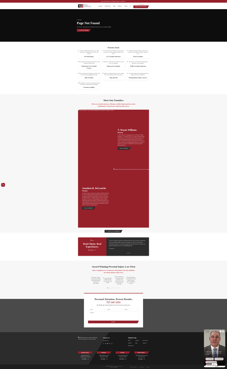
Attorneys (137, 340)
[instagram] (109, 343)
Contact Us (145, 343)
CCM (116, 367)
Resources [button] (120, 6)
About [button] (114, 6)
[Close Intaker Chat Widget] (223, 331)
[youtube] (107, 343)
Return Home (84, 30)
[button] (130, 6)
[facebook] (103, 343)
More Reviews (91, 250)
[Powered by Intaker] (217, 366)
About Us (130, 343)
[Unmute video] (206, 331)
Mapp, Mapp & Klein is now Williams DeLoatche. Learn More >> (113, 1)
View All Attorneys (114, 231)
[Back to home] (84, 6)
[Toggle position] (221, 331)
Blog (136, 343)
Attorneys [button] (100, 6)
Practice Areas (130, 345)
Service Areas (145, 340)
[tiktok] (111, 343)
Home (129, 340)
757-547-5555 (141, 4)
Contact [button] (125, 6)
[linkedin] (105, 343)
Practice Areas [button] (108, 6)
